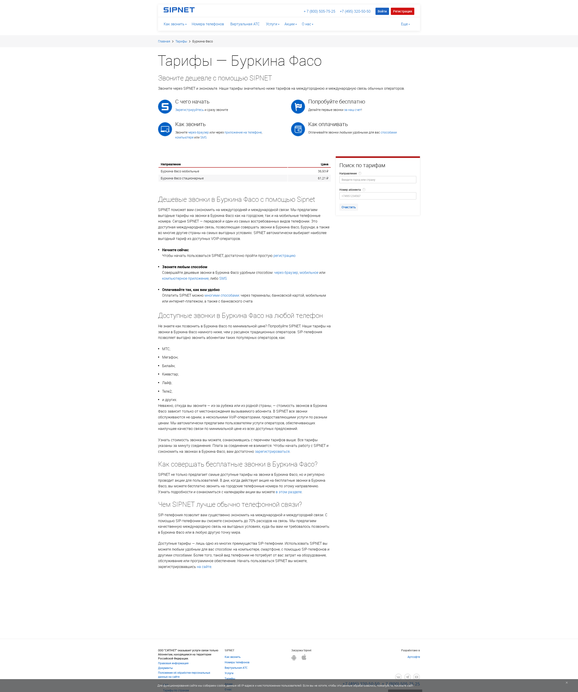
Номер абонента (350, 189)
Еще (404, 23)
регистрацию (284, 255)
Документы (165, 668)
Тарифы (181, 41)
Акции (289, 23)
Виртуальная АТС (245, 23)
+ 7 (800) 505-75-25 (319, 11)
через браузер (198, 132)
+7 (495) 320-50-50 (355, 11)
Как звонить (174, 23)
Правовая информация (173, 663)
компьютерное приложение (185, 278)
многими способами (222, 295)
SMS (203, 137)
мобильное (309, 272)
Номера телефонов (208, 23)
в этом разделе (289, 491)
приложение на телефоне (243, 132)
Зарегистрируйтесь (189, 110)
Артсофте (414, 657)
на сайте (204, 566)
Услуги (271, 23)
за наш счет (352, 110)
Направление (348, 173)
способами (389, 132)
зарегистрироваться (272, 451)
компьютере (184, 137)
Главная (164, 41)
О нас (306, 23)
